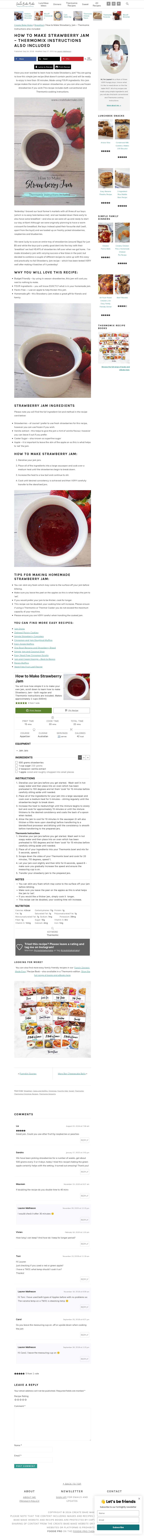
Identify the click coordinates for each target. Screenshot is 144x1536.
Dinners (57, 4)
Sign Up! (61, 1497)
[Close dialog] (139, 1498)
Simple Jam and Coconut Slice (29, 651)
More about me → (114, 105)
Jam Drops (19, 628)
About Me (29, 1497)
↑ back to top (72, 1483)
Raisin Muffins (21, 663)
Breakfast (39, 25)
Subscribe (118, 1527)
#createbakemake (70, 950)
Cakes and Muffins (40, 1091)
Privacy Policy (29, 1501)
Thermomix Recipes (71, 4)
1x (80, 757)
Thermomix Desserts (47, 1094)
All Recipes (97, 4)
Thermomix (79, 1091)
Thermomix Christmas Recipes (26, 1094)
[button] (16, 703)
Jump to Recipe (45, 67)
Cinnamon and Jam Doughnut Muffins (33, 640)
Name (18, 1445)
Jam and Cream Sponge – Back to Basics (34, 659)
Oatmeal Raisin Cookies (26, 632)
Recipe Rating (21, 1396)
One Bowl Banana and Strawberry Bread (35, 647)
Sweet (85, 4)
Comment (20, 1406)
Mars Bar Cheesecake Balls (72, 1073)
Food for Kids (62, 1091)
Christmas (53, 1091)
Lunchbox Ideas (44, 4)
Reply (84, 1140)
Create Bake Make (23, 25)
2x (84, 757)
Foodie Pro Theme (85, 1531)
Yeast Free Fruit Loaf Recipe (28, 666)
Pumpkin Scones (28, 1073)
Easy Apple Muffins (24, 644)
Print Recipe (64, 67)
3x (88, 757)
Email (18, 1455)
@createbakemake (43, 950)
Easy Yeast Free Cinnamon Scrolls (31, 655)
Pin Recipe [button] (73, 710)
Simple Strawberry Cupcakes (29, 636)
